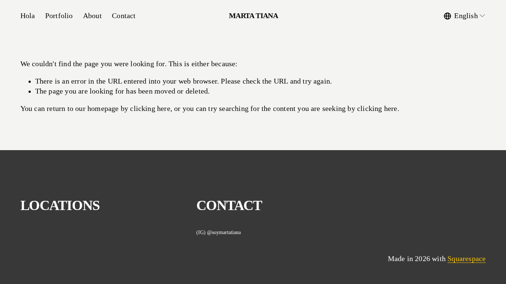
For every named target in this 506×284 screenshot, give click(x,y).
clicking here (150, 108)
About (92, 16)
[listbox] (465, 15)
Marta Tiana (253, 16)
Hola (27, 16)
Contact (124, 16)
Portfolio (59, 16)
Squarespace (466, 259)
